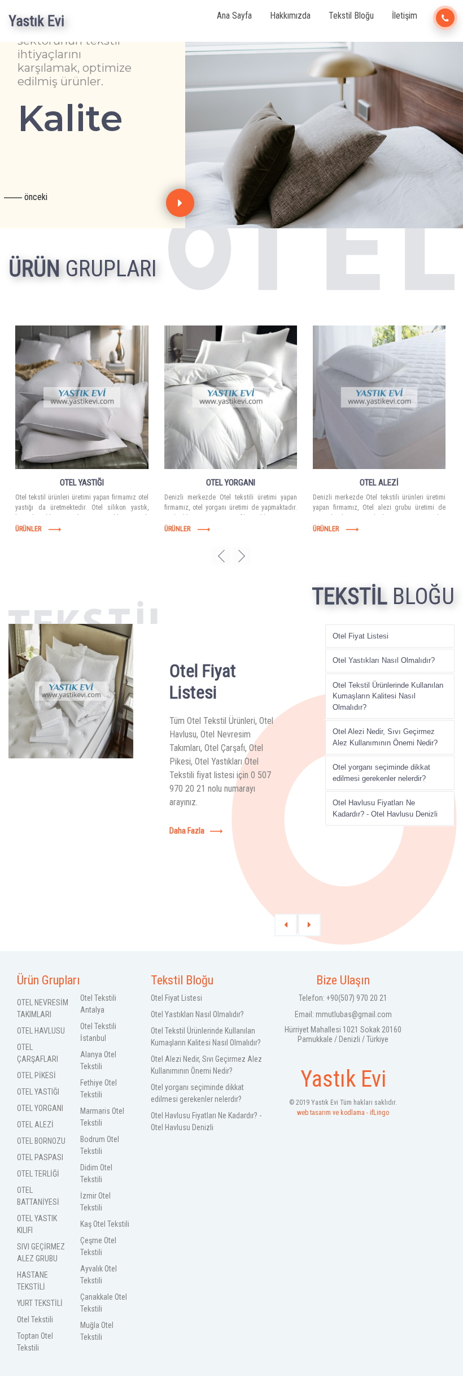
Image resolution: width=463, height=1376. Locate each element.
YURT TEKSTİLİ (40, 1303)
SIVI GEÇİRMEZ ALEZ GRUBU (41, 1252)
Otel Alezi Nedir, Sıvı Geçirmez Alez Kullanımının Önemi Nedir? (385, 737)
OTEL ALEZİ (35, 1124)
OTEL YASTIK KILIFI (37, 1224)
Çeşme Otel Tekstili (98, 1246)
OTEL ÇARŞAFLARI (37, 1053)
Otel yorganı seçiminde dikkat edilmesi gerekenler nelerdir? (381, 773)
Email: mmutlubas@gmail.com (343, 1014)
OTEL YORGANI (40, 1108)
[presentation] (180, 203)
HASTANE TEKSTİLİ (32, 1280)
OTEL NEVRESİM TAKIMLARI (42, 1008)
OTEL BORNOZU (41, 1140)
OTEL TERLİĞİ (38, 1173)
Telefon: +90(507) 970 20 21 (343, 997)
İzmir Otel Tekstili (95, 1201)
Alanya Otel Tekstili (98, 1060)
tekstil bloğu (351, 15)
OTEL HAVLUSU (41, 1030)
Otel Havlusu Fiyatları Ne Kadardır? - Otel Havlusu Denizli (385, 808)
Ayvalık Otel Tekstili (98, 1274)
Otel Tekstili (35, 1319)
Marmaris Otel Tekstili (102, 1116)
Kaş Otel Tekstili (104, 1224)
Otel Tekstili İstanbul (98, 1032)
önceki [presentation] (34, 197)
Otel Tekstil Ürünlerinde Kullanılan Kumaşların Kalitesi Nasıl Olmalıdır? (388, 696)
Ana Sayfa (234, 15)
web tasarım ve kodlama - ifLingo (343, 1108)
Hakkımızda (290, 15)
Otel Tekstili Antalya (98, 1003)
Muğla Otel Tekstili (96, 1331)
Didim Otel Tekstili (96, 1173)
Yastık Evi (36, 20)
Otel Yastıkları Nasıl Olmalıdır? (384, 660)
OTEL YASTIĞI (38, 1091)
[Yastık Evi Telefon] (445, 18)
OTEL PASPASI (40, 1157)
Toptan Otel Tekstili (35, 1341)
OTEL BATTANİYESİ (38, 1196)
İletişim (404, 15)
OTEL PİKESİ (36, 1075)
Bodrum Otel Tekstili (99, 1145)
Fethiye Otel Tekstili (98, 1088)
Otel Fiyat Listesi (360, 636)
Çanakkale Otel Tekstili (103, 1302)
